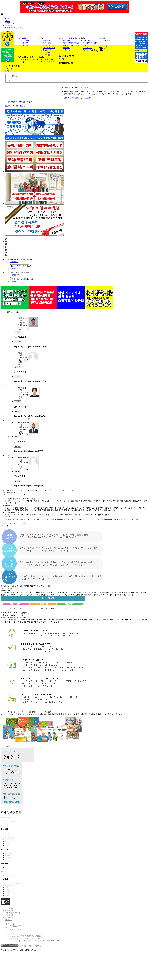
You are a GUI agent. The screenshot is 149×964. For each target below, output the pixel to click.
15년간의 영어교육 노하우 (15, 106)
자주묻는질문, (9, 885)
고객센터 (8, 25)
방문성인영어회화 (90, 50)
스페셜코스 (8, 859)
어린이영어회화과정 (71, 43)
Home (7, 19)
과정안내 (66, 40)
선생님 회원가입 (49, 59)
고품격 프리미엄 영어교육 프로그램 (78, 98)
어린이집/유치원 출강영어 (68, 38)
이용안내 (7, 889)
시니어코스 (87, 48)
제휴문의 (7, 895)
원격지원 (46, 55)
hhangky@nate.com (56, 940)
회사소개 (8, 908)
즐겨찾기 (8, 920)
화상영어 (62, 59)
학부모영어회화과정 (71, 45)
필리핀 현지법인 (49, 45)
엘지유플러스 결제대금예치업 (29, 946)
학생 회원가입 (48, 61)
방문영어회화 (23, 38)
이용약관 (7, 891)
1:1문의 (7, 887)
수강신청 (26, 45)
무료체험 (106, 40)
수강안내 (26, 43)
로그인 (7, 21)
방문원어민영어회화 (11, 875)
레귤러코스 (8, 855)
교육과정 (8, 69)
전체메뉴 (8, 32)
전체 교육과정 (88, 40)
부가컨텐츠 (47, 43)
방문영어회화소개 (10, 821)
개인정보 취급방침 (10, 893)
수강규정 (46, 52)
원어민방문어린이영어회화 (13, 883)
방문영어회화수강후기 (14, 28)
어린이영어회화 (9, 837)
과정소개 (26, 40)
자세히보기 (14, 262)
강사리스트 (47, 50)
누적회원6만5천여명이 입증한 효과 (18, 102)
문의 (7, 71)
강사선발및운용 (49, 48)
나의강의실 (9, 23)
